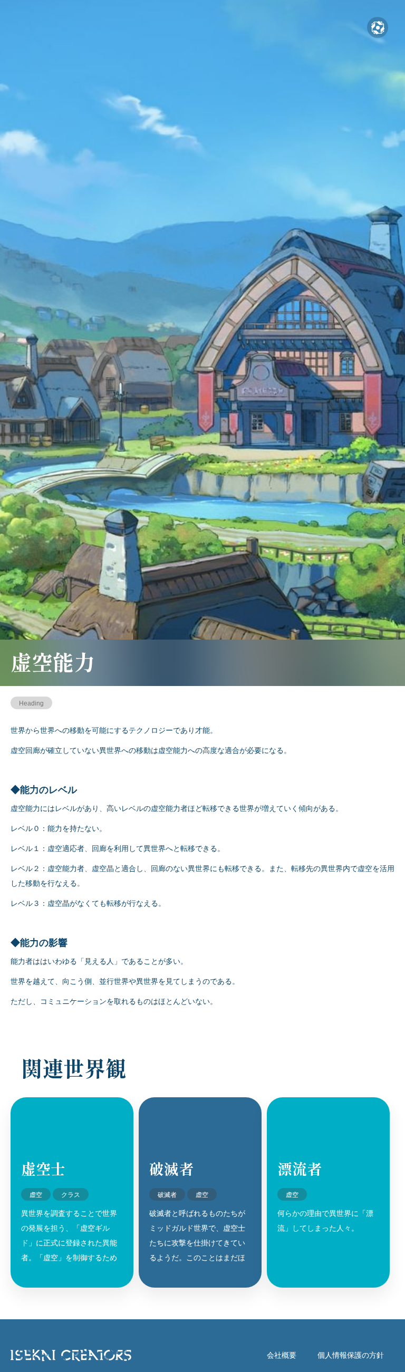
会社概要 (281, 1354)
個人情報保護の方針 (350, 1354)
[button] (377, 27)
